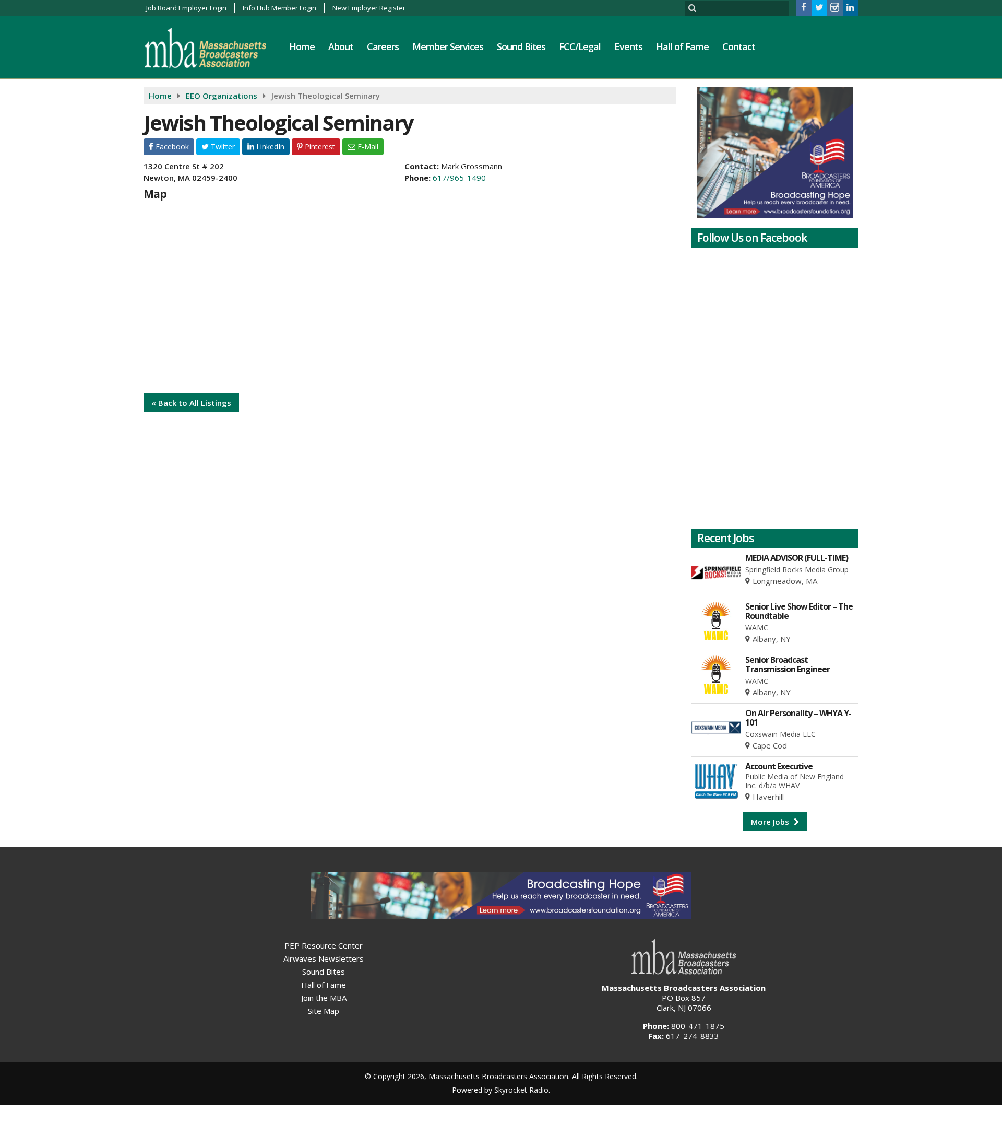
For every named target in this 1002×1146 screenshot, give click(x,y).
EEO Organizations (221, 95)
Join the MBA (324, 997)
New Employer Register (368, 8)
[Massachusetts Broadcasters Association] (213, 47)
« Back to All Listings (191, 402)
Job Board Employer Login (186, 8)
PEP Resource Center (323, 945)
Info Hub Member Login (279, 8)
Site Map (323, 1010)
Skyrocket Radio (521, 1090)
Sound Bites (521, 46)
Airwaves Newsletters (323, 958)
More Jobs (771, 821)
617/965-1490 (459, 177)
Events (628, 46)
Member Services (447, 46)
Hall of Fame (682, 46)
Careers (383, 46)
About (340, 46)
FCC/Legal (580, 46)
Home (302, 46)
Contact (738, 46)
